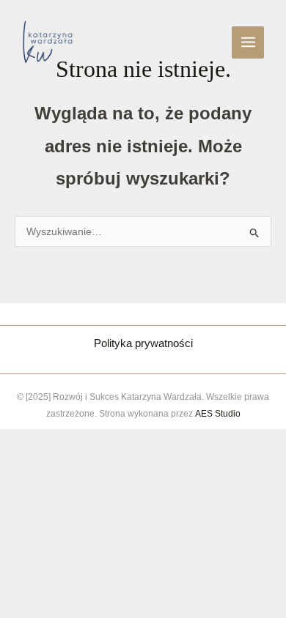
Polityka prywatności (143, 343)
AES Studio (218, 414)
